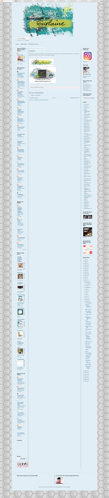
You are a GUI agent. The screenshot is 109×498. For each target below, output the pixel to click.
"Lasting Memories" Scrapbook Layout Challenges (19, 209)
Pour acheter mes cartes (33, 44)
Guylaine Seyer (88, 74)
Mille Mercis (87, 345)
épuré (85, 139)
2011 (85, 374)
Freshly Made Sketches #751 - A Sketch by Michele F (21, 95)
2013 (85, 370)
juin (86, 292)
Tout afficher (24, 249)
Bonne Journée (88, 333)
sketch (85, 193)
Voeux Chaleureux (88, 321)
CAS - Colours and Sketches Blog (20, 403)
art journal (86, 117)
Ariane (85, 115)
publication (86, 170)
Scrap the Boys (20, 308)
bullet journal (86, 127)
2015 (85, 279)
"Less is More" (20, 412)
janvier (86, 301)
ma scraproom (87, 154)
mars (86, 297)
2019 (85, 272)
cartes (85, 129)
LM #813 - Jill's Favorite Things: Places (20, 214)
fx (84, 143)
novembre (87, 284)
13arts (18, 347)
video (85, 206)
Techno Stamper (20, 170)
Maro (85, 158)
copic (85, 133)
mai (86, 294)
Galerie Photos (24, 44)
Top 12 (85, 200)
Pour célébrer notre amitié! (88, 312)
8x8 (85, 109)
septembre (87, 287)
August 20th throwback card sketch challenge (20, 223)
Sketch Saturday (20, 127)
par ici (90, 90)
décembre (87, 282)
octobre (87, 285)
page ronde (86, 167)
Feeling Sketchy (20, 163)
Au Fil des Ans (87, 120)
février (86, 299)
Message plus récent (33, 97)
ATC (85, 118)
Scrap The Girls (20, 359)
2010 (85, 376)
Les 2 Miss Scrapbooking (87, 151)
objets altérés (87, 166)
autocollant (86, 121)
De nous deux (88, 332)
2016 (85, 277)
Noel (85, 164)
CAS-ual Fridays (20, 433)
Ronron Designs (87, 176)
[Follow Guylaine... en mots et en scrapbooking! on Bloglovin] (89, 98)
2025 (85, 261)
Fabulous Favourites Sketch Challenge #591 (21, 407)
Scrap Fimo (86, 182)
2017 (85, 275)
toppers (85, 202)
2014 (85, 280)
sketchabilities (20, 244)
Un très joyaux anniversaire (88, 347)
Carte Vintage (88, 364)
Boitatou (85, 126)
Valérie (85, 205)
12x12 (85, 104)
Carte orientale (88, 303)
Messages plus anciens (75, 97)
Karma (85, 147)
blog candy (86, 124)
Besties (85, 123)
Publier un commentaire (36, 95)
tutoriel (85, 203)
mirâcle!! (87, 349)
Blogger (68, 487)
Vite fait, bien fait (88, 341)
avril (86, 296)
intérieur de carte (87, 145)
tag (84, 199)
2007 (85, 381)
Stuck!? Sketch (87, 195)
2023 (85, 265)
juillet (86, 291)
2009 (85, 377)
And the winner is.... (20, 136)
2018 (85, 273)
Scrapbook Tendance (86, 189)
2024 (85, 263)
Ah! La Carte (86, 114)
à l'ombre (87, 358)
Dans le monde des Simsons (88, 354)
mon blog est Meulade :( (88, 356)
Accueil (17, 44)
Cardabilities (20, 194)
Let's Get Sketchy (21, 237)
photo (85, 169)
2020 (85, 270)
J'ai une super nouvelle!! (88, 324)
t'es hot (86, 351)
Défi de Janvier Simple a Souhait (88, 367)
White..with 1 (20, 272)
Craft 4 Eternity (87, 134)
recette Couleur (87, 173)
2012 (85, 372)
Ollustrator (59, 487)
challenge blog (87, 130)
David (85, 136)
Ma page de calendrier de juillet (88, 318)
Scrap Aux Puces (87, 180)
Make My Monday (87, 155)
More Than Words (21, 294)
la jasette (86, 149)
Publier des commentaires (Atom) (41, 99)
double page (86, 138)
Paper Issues (20, 330)
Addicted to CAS (20, 388)
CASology (19, 419)
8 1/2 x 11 (86, 107)
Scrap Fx (86, 184)
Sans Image (86, 178)
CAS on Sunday (20, 395)
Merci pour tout (88, 309)
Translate (27, 40)
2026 (85, 259)
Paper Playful (20, 55)
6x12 (85, 105)
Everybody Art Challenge (87, 142)
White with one (87, 208)
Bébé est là (87, 343)
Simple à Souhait (87, 191)
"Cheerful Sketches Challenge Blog (20, 110)
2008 (85, 379)
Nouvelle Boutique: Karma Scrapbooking (88, 337)
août (86, 289)
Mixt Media (86, 163)
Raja (85, 172)
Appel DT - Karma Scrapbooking (88, 306)
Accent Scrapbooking (87, 111)
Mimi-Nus (86, 160)
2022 (85, 266)
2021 (85, 268)
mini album (86, 161)
